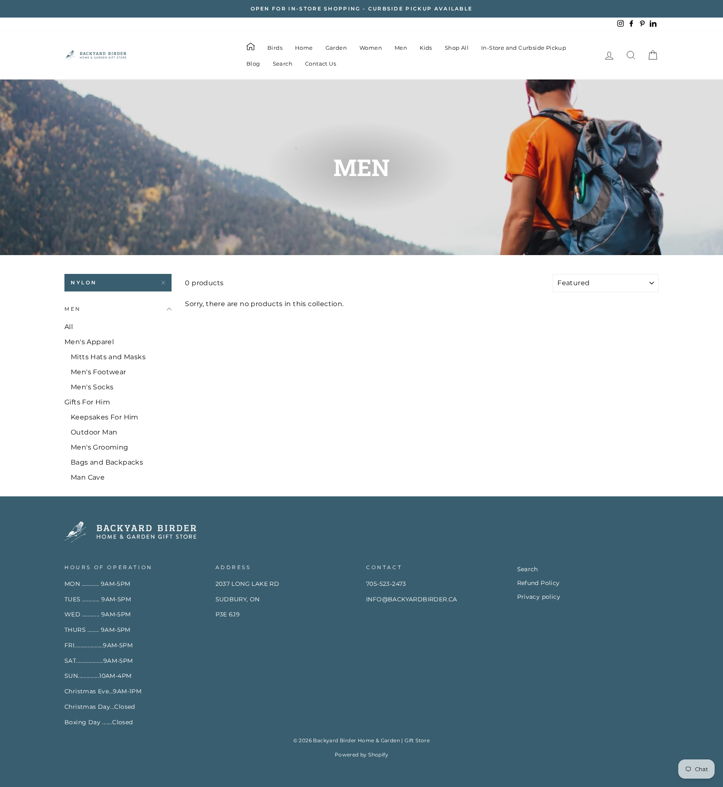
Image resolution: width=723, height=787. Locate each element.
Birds (274, 47)
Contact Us (320, 63)
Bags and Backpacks (107, 462)
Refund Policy (538, 583)
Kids (426, 47)
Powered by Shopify (361, 754)
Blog (253, 63)
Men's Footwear (98, 372)
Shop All (457, 47)
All (68, 327)
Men (401, 47)
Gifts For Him (87, 402)
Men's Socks (92, 387)
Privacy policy (539, 596)
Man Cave (88, 477)
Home (304, 47)
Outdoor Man (94, 432)
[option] (361, 8)
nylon (84, 282)
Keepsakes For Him (104, 417)
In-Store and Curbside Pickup (523, 47)
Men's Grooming (99, 447)
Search (282, 63)
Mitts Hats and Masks (108, 357)
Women (370, 47)
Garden (336, 47)
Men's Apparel (89, 342)
